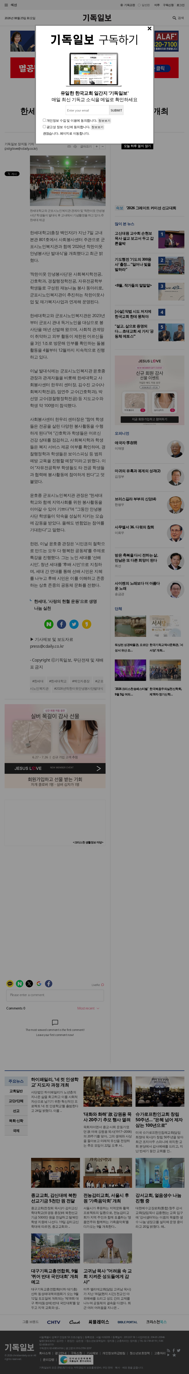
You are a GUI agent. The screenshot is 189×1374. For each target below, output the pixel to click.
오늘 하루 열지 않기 (137, 146)
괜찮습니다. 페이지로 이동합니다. (66, 133)
